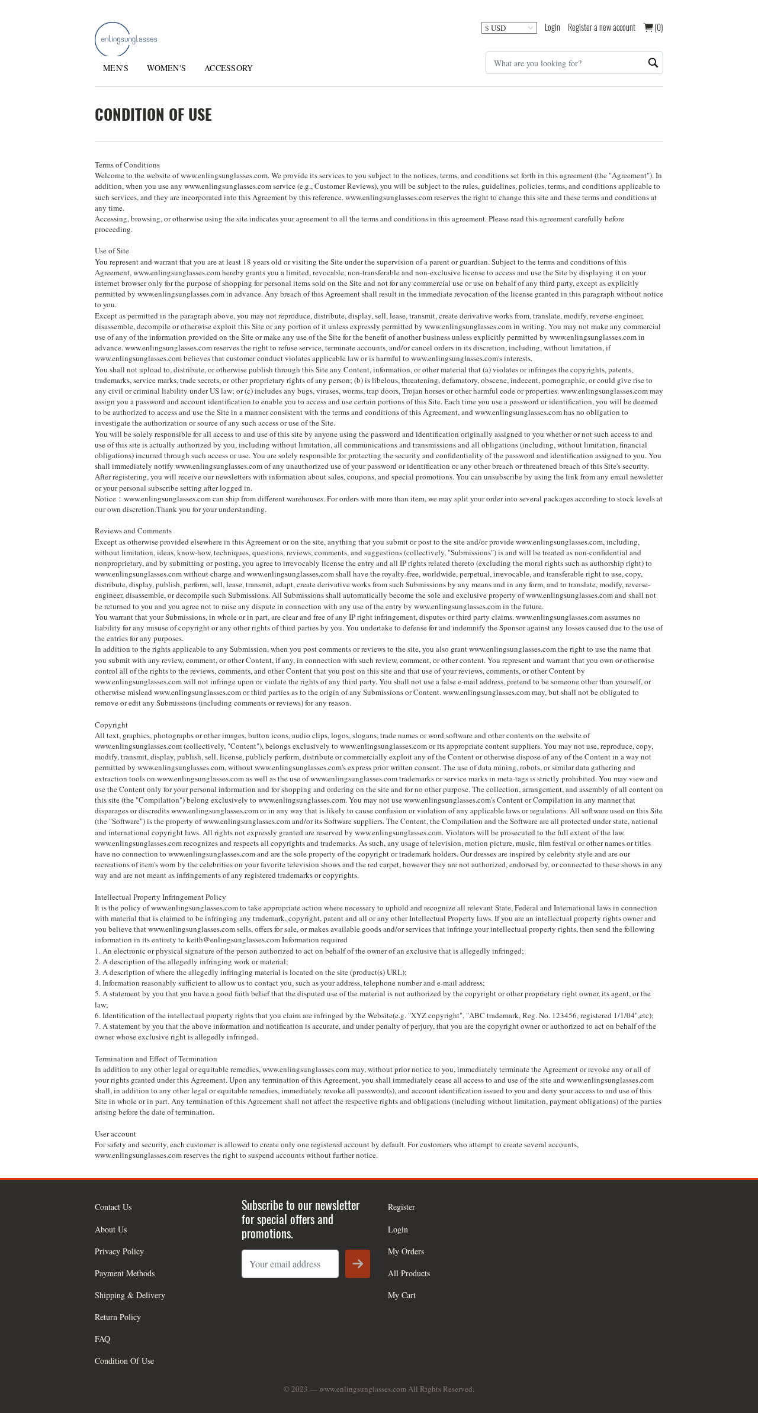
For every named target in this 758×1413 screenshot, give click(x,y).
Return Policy (118, 1316)
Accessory (228, 67)
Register (401, 1206)
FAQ (102, 1338)
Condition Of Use (124, 1360)
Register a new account (601, 27)
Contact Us (113, 1206)
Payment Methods (125, 1273)
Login (552, 27)
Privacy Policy (119, 1251)
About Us (111, 1229)
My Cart (402, 1295)
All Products (409, 1273)
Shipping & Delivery (130, 1295)
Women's (166, 67)
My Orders (406, 1251)
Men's (116, 67)
